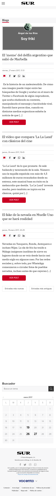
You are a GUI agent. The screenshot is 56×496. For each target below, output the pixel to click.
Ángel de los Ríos (28, 33)
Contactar (7, 488)
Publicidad (15, 490)
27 (35, 434)
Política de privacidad (43, 488)
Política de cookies (36, 490)
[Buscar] (51, 388)
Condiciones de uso (28, 488)
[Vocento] (28, 481)
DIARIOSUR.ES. (28, 453)
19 (28, 427)
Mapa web (24, 490)
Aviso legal (15, 488)
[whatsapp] (35, 464)
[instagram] (30, 464)
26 (28, 434)
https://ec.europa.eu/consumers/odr (28, 474)
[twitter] (25, 464)
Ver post (14, 122)
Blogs (5, 20)
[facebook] (20, 464)
